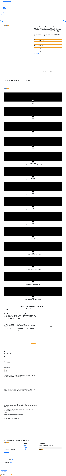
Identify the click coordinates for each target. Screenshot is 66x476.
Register (40, 449)
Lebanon (33, 133)
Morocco (33, 238)
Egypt (33, 118)
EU (33, 283)
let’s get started (6, 442)
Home (2, 2)
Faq (24, 450)
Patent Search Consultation (12, 80)
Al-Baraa (12, 459)
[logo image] (3, 467)
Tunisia (33, 253)
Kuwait (33, 193)
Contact (4, 8)
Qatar (33, 208)
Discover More (6, 25)
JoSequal (10, 462)
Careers (4, 6)
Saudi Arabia (33, 163)
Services (4, 3)
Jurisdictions (26, 447)
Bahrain (33, 178)
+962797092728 (2, 12)
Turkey (33, 298)
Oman (33, 223)
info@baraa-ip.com (3, 14)
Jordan (33, 103)
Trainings (27, 80)
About (4, 7)
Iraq (33, 148)
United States (33, 268)
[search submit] (11, 474)
